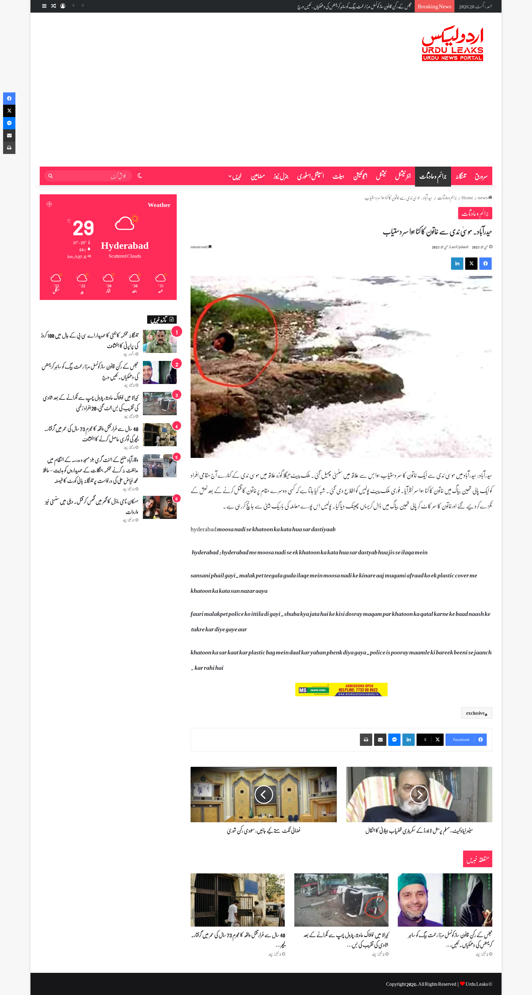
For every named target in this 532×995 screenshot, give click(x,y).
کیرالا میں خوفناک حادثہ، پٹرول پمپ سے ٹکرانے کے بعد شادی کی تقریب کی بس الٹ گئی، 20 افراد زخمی (343, 6)
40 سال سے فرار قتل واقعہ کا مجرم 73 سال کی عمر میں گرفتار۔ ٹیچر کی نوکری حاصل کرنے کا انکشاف (91, 433)
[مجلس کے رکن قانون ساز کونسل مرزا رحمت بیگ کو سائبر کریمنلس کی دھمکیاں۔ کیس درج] (445, 900)
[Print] (366, 740)
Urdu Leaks (476, 984)
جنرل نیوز (281, 175)
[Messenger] (394, 740)
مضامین (258, 175)
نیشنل (381, 175)
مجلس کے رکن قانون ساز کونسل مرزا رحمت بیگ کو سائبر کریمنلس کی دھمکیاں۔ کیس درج (90, 371)
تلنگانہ (460, 175)
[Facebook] (485, 263)
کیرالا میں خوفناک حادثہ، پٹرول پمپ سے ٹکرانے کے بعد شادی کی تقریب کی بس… (346, 939)
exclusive (475, 713)
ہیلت (338, 175)
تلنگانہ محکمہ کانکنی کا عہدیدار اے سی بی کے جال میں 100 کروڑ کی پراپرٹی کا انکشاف (89, 340)
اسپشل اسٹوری (310, 175)
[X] (471, 263)
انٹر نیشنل (403, 175)
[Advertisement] (266, 120)
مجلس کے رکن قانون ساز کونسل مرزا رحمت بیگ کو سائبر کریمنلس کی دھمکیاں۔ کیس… (450, 939)
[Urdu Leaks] (453, 43)
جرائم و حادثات (433, 175)
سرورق (481, 175)
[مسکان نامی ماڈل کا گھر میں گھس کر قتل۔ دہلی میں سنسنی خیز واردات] (160, 507)
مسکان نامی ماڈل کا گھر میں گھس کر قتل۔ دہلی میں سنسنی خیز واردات (92, 506)
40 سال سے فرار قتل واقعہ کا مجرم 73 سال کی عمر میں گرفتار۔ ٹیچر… (238, 939)
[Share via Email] (380, 740)
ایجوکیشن (360, 175)
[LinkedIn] (457, 263)
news (483, 197)
